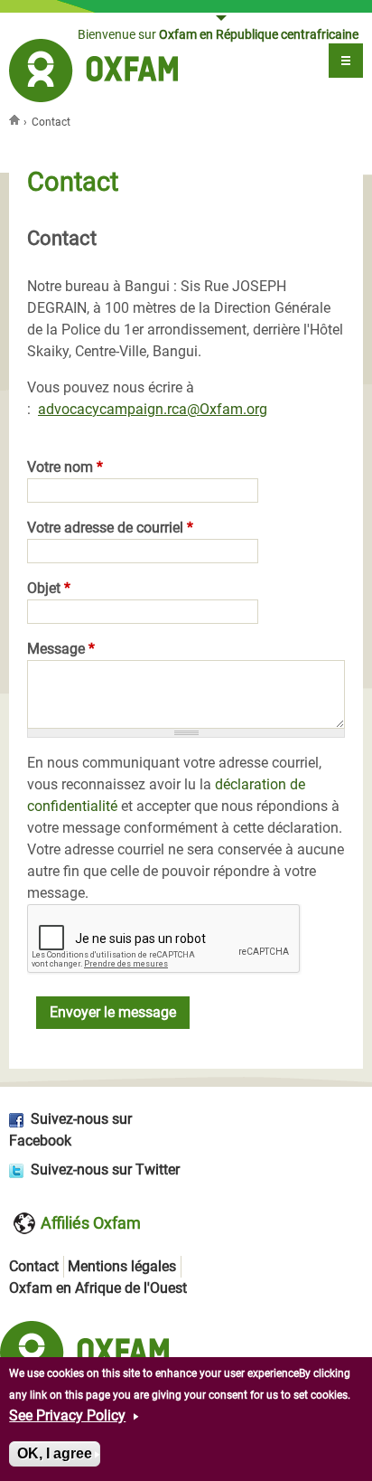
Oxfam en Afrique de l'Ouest (98, 1288)
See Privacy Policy (67, 1415)
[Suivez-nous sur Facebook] (20, 1118)
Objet (48, 588)
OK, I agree (54, 1453)
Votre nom (65, 467)
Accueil (16, 119)
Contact (34, 1266)
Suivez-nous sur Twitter (105, 1169)
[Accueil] (93, 73)
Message (61, 648)
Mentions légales (122, 1266)
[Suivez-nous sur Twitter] (20, 1169)
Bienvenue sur (218, 34)
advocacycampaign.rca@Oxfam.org (152, 409)
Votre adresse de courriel (110, 527)
